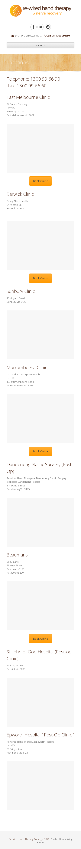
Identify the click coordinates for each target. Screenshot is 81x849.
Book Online (40, 181)
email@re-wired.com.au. (28, 35)
